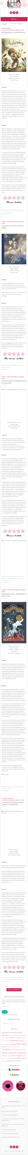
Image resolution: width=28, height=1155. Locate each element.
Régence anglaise (17, 1055)
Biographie (16, 1035)
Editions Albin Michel (13, 576)
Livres (22, 30)
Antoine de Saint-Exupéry (11, 977)
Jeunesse (11, 212)
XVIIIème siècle (4, 1061)
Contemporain (6, 1037)
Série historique (12, 1058)
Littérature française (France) (11, 30)
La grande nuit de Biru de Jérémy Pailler (10, 1137)
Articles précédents (14, 989)
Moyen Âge (15, 1049)
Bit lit (20, 1035)
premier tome (5, 705)
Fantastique (21, 576)
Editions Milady (22, 1037)
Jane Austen (17, 1046)
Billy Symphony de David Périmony (13, 32)
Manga (11, 1049)
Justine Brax (13, 578)
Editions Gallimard (9, 979)
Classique (4, 798)
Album (3, 221)
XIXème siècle (21, 1058)
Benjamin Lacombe (11, 1035)
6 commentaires (5, 369)
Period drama (21, 1049)
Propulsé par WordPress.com (13, 1151)
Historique (21, 1043)
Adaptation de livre (8, 1032)
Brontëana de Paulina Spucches (9, 1129)
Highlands (14, 1044)
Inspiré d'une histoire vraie (8, 1046)
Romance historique (18, 1053)
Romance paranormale (6, 1055)
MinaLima (21, 979)
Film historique (7, 1044)
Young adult (18, 1061)
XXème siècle (10, 1061)
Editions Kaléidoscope (13, 365)
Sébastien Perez (8, 580)
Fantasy (3, 578)
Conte (3, 979)
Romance (6, 1052)
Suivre (4, 1012)
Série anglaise (7, 1058)
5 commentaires (5, 981)
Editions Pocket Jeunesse (11, 786)
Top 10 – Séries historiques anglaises (10, 1133)
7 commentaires (5, 790)
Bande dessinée (6, 28)
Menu (15, 19)
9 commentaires (5, 582)
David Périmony (16, 210)
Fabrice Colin (20, 786)
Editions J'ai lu (14, 1038)
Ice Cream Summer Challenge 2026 (9, 1115)
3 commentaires (5, 214)
